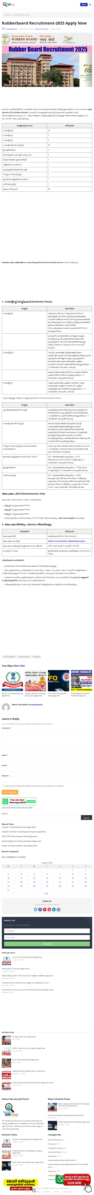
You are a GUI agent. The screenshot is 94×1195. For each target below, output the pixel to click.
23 (86, 882)
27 (47, 886)
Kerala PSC (52, 1171)
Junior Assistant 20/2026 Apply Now (25, 1060)
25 (21, 886)
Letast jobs (36, 657)
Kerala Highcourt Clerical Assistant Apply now (80, 694)
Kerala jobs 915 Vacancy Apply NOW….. (16, 969)
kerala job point (24, 657)
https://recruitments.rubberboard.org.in (66, 541)
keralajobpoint (11, 29)
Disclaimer (46, 1192)
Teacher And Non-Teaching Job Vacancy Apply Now (35, 694)
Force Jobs (52, 1144)
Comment (6, 728)
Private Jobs (52, 1179)
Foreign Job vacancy (55, 1148)
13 (47, 878)
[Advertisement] (47, 98)
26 (34, 886)
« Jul (46, 893)
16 (86, 878)
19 (34, 882)
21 (60, 882)
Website (5, 776)
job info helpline (9, 657)
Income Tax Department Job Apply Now (12, 694)
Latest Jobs (52, 1175)
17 (8, 882)
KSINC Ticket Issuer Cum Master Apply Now (28, 1048)
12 (34, 878)
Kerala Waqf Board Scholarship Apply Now (74, 1122)
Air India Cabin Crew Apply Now (24, 1037)
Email (5, 765)
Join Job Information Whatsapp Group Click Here (66, 1115)
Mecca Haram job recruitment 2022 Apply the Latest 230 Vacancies (73, 1105)
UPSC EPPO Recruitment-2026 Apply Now (57, 694)
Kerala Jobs (52, 1156)
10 (8, 878)
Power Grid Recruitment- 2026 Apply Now (19, 845)
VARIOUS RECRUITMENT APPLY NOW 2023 (28, 1071)
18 (21, 882)
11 (21, 878)
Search (5, 813)
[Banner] (20, 1185)
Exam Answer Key (54, 1140)
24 (8, 886)
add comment (56, 29)
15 (73, 878)
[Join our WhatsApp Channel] (73, 1183)
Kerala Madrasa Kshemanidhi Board (61, 1160)
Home (7, 15)
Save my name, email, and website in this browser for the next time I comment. (34, 786)
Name (5, 755)
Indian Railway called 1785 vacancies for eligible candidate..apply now (27, 976)
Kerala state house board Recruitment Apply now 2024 (32, 1083)
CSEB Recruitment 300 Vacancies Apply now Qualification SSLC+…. (26, 983)
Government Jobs (20, 15)
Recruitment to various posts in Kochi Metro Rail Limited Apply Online (27, 990)
